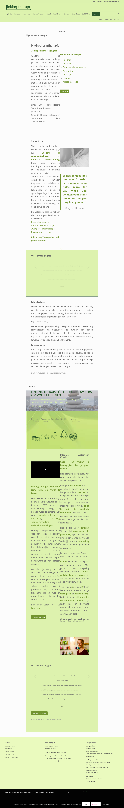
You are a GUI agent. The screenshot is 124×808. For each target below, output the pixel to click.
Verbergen (95, 804)
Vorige (35, 267)
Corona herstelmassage (42, 225)
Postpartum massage (41, 232)
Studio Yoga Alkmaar (92, 772)
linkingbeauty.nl (58, 373)
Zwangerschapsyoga (92, 751)
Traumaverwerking (40, 521)
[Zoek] (118, 14)
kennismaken (37, 608)
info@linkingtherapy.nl (12, 757)
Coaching (55, 518)
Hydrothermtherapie (36, 35)
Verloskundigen (90, 748)
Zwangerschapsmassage (74, 67)
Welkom (30, 386)
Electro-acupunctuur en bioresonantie (97, 767)
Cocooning (36, 518)
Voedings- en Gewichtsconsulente (96, 765)
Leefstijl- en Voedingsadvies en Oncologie (98, 762)
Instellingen (105, 804)
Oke (86, 804)
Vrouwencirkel (90, 781)
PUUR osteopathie (91, 770)
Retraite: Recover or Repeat (94, 779)
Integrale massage (40, 221)
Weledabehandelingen (42, 525)
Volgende (88, 267)
